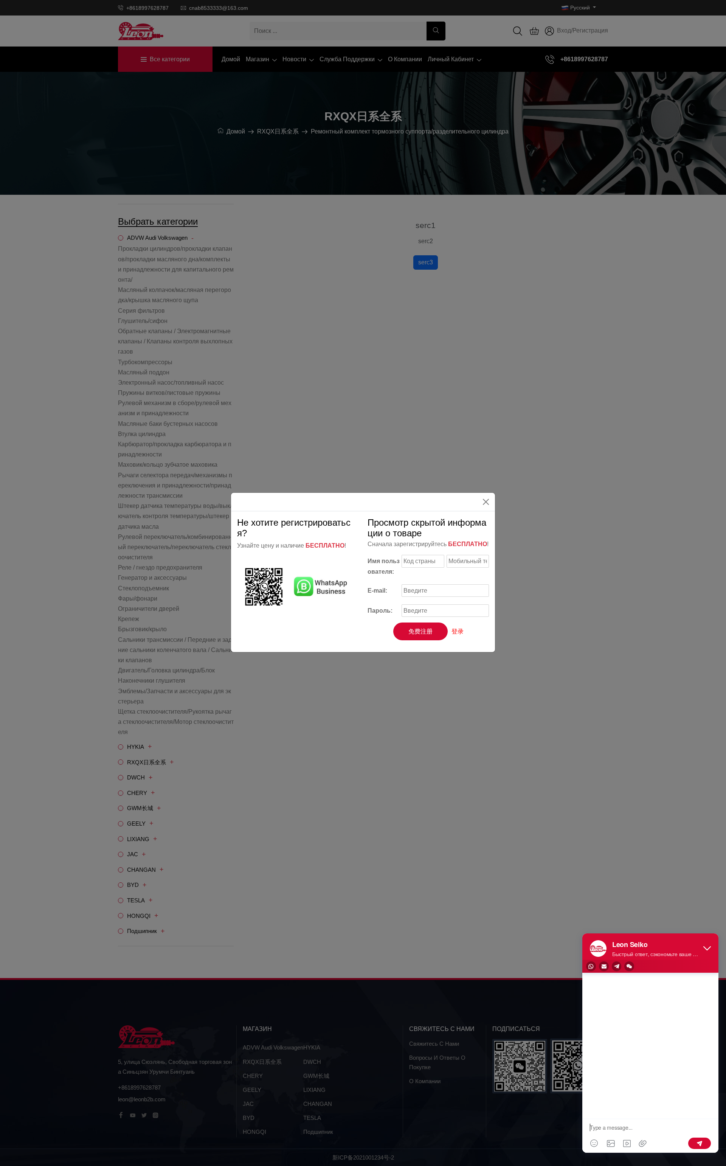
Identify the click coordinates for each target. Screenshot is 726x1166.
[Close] (486, 502)
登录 (457, 631)
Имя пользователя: (384, 566)
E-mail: (377, 590)
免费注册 (420, 631)
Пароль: (380, 610)
